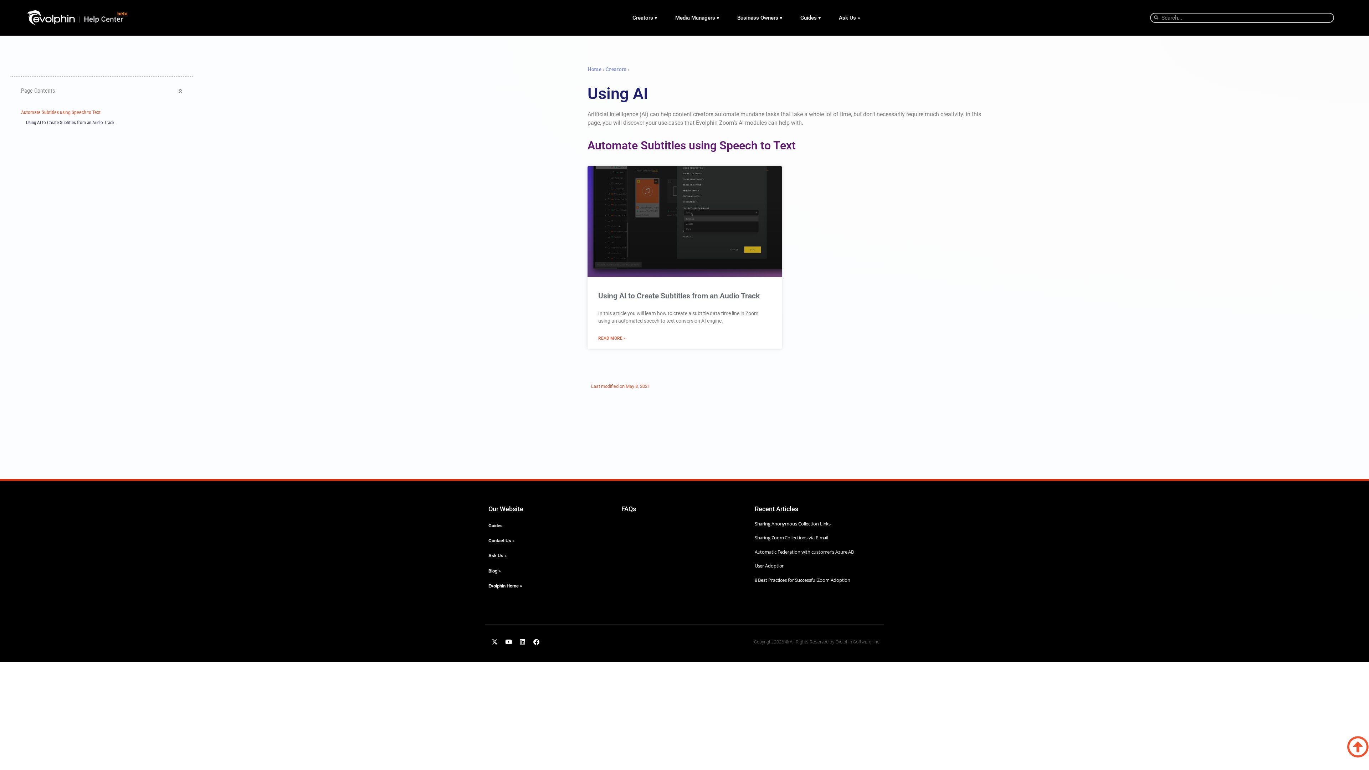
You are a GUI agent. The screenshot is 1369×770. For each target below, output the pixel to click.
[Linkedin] (522, 642)
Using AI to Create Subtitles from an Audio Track (70, 122)
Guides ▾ (810, 18)
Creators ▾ (644, 18)
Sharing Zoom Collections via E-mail (792, 537)
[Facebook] (536, 642)
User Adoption (770, 566)
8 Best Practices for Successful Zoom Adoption (803, 580)
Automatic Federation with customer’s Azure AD (805, 552)
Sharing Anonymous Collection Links (793, 523)
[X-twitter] (494, 642)
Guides (495, 525)
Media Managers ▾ (697, 18)
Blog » (494, 571)
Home (594, 69)
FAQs (628, 509)
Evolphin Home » (505, 586)
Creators (616, 69)
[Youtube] (508, 642)
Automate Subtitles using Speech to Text (61, 112)
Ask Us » (849, 18)
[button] (180, 91)
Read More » (612, 338)
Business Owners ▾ (760, 18)
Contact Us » (501, 540)
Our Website (505, 509)
